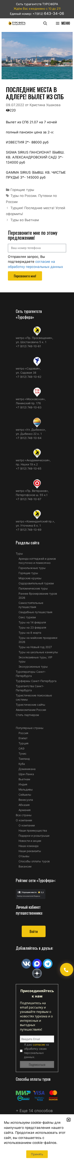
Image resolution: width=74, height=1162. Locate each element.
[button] (68, 1119)
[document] (37, 581)
